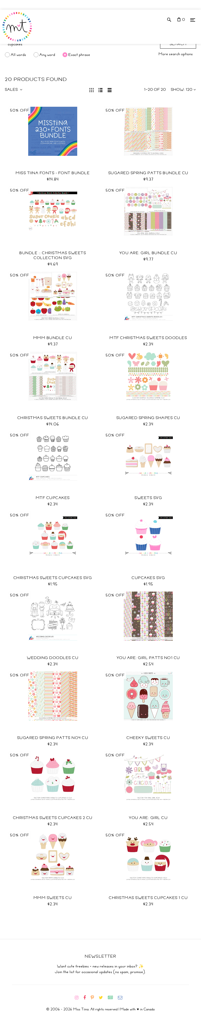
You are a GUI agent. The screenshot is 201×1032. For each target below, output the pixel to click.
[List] (101, 90)
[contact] (122, 998)
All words (18, 55)
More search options (176, 54)
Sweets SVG (148, 498)
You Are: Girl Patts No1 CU (148, 658)
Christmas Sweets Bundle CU (52, 418)
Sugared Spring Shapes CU (148, 418)
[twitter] (103, 998)
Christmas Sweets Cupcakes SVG (52, 578)
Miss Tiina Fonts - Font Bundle (53, 173)
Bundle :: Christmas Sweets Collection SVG (52, 255)
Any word (47, 55)
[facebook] (86, 998)
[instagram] (78, 998)
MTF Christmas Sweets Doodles (148, 338)
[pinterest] (94, 998)
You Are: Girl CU (148, 818)
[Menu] (193, 19)
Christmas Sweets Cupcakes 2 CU (53, 818)
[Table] (110, 90)
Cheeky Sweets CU (148, 738)
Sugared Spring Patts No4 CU (52, 738)
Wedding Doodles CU (52, 658)
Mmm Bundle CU (52, 338)
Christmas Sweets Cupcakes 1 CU (148, 898)
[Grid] (91, 90)
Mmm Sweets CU (53, 898)
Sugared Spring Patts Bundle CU (148, 173)
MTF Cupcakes (53, 498)
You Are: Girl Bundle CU (148, 253)
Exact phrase (79, 55)
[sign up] (112, 998)
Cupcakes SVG (148, 578)
